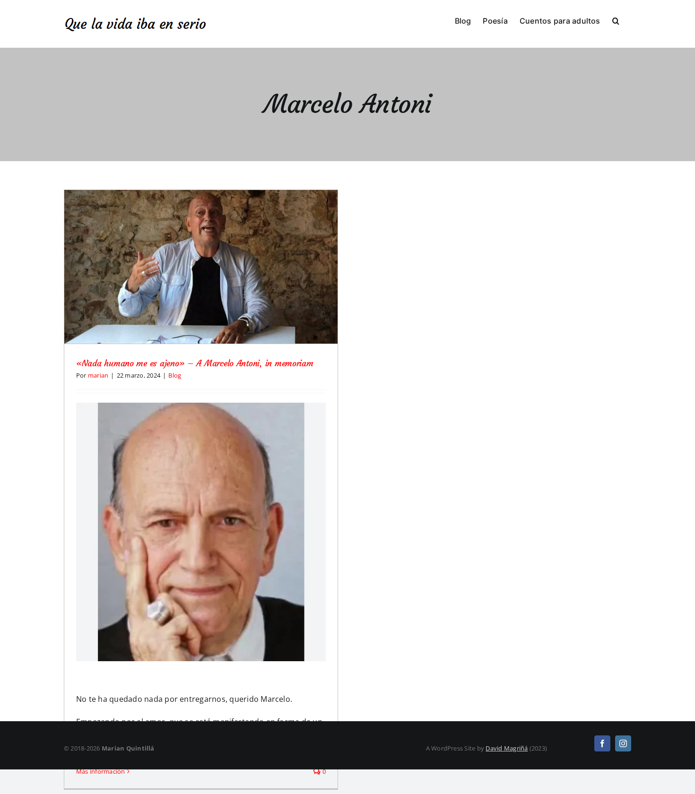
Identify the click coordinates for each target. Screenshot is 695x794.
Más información (100, 771)
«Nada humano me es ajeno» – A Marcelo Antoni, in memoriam (194, 363)
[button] (615, 20)
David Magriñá (507, 748)
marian (98, 375)
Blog (174, 375)
